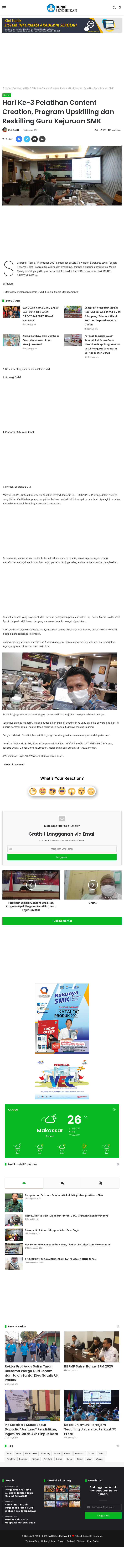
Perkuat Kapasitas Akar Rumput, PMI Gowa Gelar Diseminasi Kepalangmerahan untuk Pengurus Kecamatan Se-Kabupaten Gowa (102, 344)
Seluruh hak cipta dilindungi (89, 1536)
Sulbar (69, 1459)
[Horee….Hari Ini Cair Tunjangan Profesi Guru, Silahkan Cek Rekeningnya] (14, 1220)
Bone (18, 1453)
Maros (91, 1453)
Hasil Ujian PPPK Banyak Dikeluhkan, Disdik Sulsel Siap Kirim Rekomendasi (68, 1244)
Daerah (16, 88)
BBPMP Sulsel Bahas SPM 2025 (88, 1366)
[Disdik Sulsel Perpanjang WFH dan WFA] (49, 1496)
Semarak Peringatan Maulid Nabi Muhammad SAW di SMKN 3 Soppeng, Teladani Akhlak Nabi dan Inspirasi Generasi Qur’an (103, 316)
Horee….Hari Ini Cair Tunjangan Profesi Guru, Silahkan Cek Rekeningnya (66, 1215)
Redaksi (71, 1541)
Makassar (79, 1453)
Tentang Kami (32, 1541)
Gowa (57, 1453)
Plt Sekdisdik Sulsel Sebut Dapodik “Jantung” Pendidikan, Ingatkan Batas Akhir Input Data (31, 1429)
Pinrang (35, 1459)
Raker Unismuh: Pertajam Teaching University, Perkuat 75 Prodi (90, 1429)
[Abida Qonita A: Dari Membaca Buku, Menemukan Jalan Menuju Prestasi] (11, 340)
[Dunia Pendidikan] (62, 7)
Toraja (80, 1459)
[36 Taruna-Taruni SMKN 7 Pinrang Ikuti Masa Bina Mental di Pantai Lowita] (62, 1504)
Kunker (67, 1453)
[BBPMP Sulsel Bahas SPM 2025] (91, 1347)
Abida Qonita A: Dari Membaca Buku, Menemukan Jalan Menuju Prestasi (41, 340)
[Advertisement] (62, 59)
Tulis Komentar (62, 920)
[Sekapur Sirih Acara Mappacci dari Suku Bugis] (14, 1235)
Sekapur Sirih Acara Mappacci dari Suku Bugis (52, 1230)
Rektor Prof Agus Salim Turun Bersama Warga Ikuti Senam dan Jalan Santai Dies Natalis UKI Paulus (32, 1373)
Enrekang (45, 1453)
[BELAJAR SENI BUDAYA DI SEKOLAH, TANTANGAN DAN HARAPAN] (14, 1263)
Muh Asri (12, 130)
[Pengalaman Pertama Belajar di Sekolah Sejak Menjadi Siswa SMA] (14, 1202)
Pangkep (11, 1459)
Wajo (89, 1459)
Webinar (99, 1459)
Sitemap (81, 1541)
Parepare (23, 1459)
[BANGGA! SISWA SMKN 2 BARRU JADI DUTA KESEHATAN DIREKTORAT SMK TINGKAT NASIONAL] (11, 312)
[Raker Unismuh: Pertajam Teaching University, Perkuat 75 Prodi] (91, 1405)
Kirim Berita (92, 1541)
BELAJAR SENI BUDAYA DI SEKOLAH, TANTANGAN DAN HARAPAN (60, 1259)
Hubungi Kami (48, 1541)
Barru (9, 1453)
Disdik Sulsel (31, 1453)
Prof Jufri (47, 1459)
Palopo (102, 1453)
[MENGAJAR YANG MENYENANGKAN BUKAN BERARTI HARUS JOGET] (74, 1504)
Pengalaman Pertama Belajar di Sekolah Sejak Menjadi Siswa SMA (64, 1195)
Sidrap (59, 1459)
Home (7, 88)
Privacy (61, 1541)
